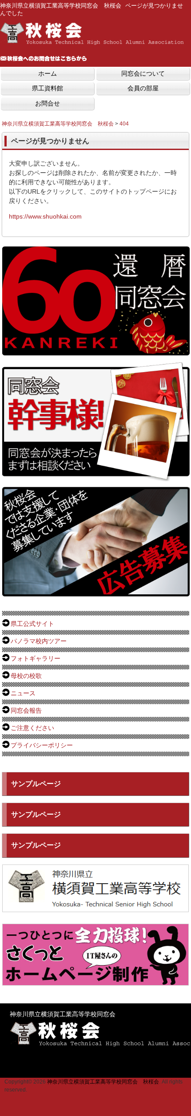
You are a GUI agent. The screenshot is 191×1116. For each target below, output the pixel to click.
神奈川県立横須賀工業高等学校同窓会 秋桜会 (103, 1082)
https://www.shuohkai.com (45, 216)
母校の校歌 (26, 675)
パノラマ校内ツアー (39, 641)
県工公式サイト (32, 623)
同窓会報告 (26, 710)
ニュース (23, 693)
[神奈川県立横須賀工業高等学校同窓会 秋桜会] (93, 42)
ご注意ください (32, 727)
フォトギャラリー (35, 658)
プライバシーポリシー (42, 745)
